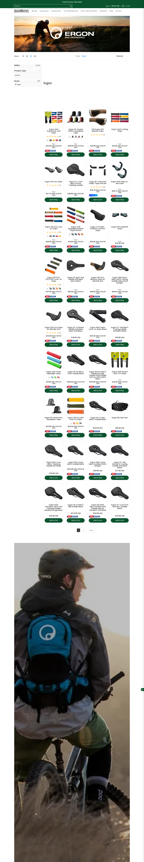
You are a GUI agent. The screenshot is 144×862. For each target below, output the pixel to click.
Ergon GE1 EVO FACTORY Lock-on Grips (54, 279)
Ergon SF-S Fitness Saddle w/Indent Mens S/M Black (76, 329)
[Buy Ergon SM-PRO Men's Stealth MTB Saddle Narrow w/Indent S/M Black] (98, 493)
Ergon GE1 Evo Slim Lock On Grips (76, 418)
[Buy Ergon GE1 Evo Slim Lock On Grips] (76, 406)
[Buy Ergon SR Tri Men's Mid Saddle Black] (76, 493)
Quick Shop (53, 154)
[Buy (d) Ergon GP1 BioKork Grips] (98, 117)
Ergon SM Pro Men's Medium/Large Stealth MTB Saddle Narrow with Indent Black (97, 375)
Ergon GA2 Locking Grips (120, 130)
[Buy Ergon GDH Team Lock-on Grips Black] (98, 316)
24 (27, 56)
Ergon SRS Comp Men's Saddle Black (75, 463)
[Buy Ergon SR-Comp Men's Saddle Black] (98, 406)
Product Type (20, 71)
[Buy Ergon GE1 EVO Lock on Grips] (54, 215)
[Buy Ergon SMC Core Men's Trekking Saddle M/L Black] (54, 450)
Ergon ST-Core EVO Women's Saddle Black (119, 507)
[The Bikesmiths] (21, 11)
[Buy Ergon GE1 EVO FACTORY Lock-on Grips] (54, 266)
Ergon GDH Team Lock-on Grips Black (98, 328)
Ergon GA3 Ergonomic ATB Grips (53, 131)
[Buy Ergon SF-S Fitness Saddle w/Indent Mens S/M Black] (76, 316)
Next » (92, 530)
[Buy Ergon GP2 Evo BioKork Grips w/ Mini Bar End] (98, 266)
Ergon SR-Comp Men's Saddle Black (97, 418)
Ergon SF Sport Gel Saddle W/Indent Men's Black (76, 279)
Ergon (84, 56)
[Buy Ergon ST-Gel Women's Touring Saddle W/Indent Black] (120, 450)
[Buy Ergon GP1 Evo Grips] (54, 170)
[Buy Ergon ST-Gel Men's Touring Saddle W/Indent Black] (120, 316)
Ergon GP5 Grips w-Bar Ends (120, 182)
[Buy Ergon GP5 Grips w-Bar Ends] (120, 170)
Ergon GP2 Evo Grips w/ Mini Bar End (54, 328)
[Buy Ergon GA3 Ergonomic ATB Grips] (54, 117)
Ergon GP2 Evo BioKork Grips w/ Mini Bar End (97, 279)
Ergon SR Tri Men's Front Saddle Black (75, 372)
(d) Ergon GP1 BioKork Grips (98, 130)
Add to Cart (97, 154)
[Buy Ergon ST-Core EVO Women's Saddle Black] (120, 493)
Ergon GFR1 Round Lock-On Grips (120, 372)
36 (31, 56)
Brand (16, 81)
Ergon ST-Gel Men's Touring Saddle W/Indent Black (119, 329)
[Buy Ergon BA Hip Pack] (120, 406)
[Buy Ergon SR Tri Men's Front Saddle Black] (76, 360)
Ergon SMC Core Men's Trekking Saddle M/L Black (53, 464)
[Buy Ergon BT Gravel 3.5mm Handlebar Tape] (76, 117)
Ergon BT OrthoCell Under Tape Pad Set (97, 182)
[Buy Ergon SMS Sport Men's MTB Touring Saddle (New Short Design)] (120, 266)
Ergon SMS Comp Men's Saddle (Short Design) (98, 464)
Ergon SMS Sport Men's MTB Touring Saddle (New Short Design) (120, 280)
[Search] (70, 6)
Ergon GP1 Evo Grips (53, 181)
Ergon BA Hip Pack (120, 417)
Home (78, 56)
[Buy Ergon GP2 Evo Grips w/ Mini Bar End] (54, 316)
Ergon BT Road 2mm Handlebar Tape (54, 418)
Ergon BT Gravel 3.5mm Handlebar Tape (76, 131)
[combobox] (41, 6)
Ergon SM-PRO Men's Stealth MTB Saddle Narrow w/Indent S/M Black (97, 507)
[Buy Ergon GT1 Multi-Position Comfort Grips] (98, 215)
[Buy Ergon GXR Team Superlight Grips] (54, 360)
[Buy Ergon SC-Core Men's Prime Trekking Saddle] (76, 170)
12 (23, 56)
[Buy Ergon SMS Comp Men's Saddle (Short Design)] (98, 450)
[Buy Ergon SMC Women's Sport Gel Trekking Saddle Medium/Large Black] (54, 493)
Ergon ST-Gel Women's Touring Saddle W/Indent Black (119, 465)
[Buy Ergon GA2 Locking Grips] (120, 117)
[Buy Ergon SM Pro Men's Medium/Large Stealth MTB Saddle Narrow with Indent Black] (98, 360)
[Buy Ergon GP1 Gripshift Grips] (120, 215)
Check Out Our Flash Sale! (72, 2)
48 (35, 56)
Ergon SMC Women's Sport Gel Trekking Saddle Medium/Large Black (54, 507)
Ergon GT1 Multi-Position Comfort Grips (97, 229)
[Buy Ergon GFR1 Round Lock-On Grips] (120, 360)
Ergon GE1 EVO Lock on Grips (53, 228)
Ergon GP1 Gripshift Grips (119, 228)
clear (38, 81)
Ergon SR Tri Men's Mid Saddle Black (76, 506)
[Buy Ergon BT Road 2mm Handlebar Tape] (54, 406)
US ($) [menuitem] (128, 6)
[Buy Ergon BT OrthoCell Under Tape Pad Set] (98, 170)
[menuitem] (112, 6)
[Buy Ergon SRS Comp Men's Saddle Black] (76, 450)
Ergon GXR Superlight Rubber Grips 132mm (76, 229)
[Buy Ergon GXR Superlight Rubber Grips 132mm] (76, 215)
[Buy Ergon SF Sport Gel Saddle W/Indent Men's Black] (76, 266)
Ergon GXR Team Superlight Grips (53, 372)
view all (38, 65)
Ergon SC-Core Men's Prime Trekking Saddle (76, 183)
